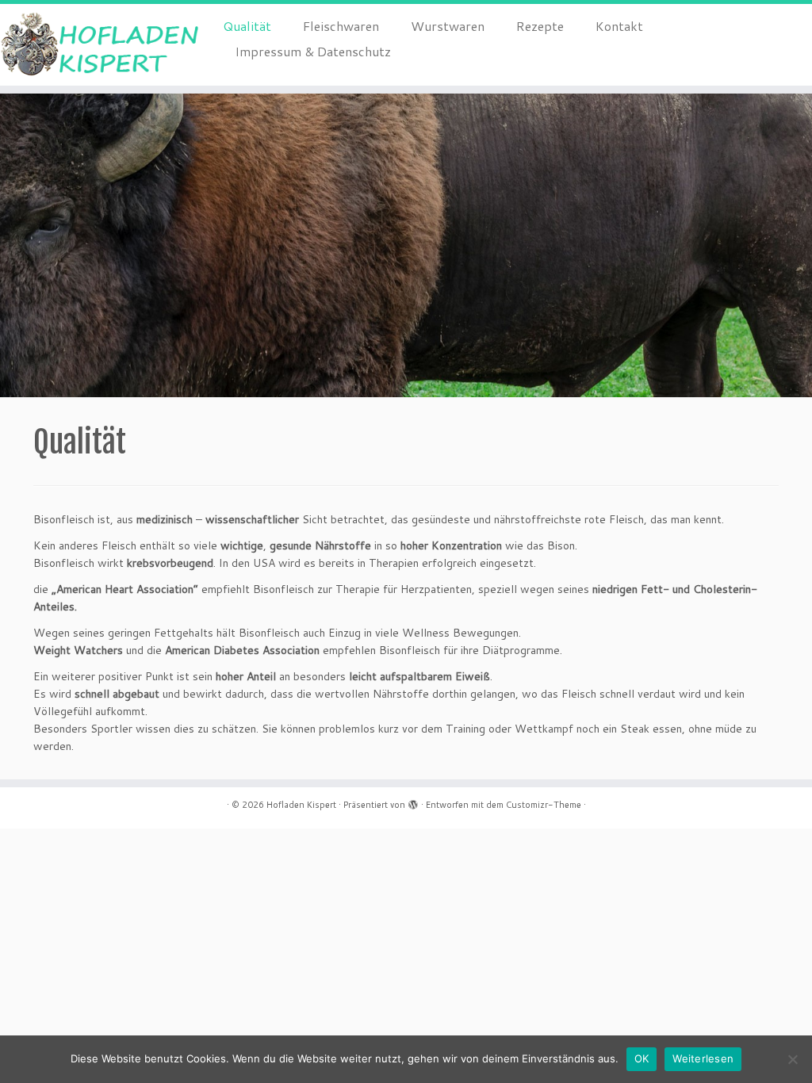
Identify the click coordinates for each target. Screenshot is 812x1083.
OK (641, 1058)
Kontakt (619, 26)
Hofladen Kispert (301, 804)
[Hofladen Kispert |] (95, 45)
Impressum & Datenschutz (313, 51)
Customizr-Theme (543, 804)
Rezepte (540, 26)
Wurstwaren (448, 26)
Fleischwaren (341, 26)
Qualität (247, 26)
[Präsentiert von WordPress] (413, 801)
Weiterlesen (702, 1058)
